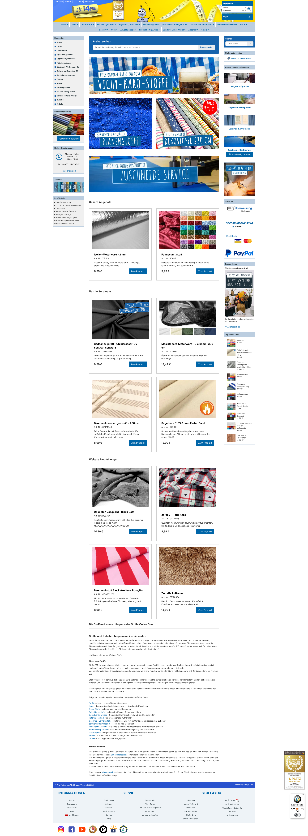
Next (80, 187)
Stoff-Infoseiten (232, 804)
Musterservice (108, 772)
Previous (57, 187)
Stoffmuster (109, 800)
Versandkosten (87, 785)
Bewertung (149, 811)
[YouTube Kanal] (82, 829)
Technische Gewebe (226, 24)
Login (225, 17)
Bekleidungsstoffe (106, 24)
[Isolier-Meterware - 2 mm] (120, 230)
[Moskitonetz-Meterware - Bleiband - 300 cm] (187, 320)
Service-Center (109, 811)
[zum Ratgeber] (239, 179)
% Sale (204, 30)
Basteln (103, 30)
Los (250, 43)
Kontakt (68, 1)
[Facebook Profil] (72, 829)
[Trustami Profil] (124, 829)
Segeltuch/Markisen (98, 715)
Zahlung (108, 804)
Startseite (59, 1)
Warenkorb (228, 3)
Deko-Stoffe (87, 24)
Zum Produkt (138, 271)
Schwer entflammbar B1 (201, 24)
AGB (81, 1)
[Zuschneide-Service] (154, 174)
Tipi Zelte (232, 811)
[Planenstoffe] (120, 123)
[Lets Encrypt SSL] (113, 829)
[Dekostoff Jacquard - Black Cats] (120, 488)
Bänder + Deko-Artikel (173, 30)
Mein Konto (150, 804)
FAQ (75, 1)
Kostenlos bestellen (69, 138)
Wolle (113, 30)
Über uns (191, 800)
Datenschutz (72, 807)
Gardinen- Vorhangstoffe (174, 24)
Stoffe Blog (191, 815)
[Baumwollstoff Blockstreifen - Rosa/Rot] (120, 566)
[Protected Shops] (93, 829)
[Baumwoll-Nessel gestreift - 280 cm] (120, 399)
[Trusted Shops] (103, 829)
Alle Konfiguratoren (241, 154)
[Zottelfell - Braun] (187, 567)
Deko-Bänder (95, 732)
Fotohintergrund (150, 24)
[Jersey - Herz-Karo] (187, 488)
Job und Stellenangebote (150, 807)
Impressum (89, 1)
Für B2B (244, 24)
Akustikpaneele (127, 30)
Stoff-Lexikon (232, 815)
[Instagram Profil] (61, 829)
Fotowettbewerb (191, 811)
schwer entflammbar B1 (100, 724)
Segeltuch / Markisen (129, 24)
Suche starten (206, 47)
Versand (108, 807)
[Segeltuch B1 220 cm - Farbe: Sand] (187, 399)
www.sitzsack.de (232, 327)
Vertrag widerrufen (150, 815)
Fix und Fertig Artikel (149, 30)
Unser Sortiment (191, 804)
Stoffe (63, 24)
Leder (74, 24)
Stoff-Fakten (230, 800)
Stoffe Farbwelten (190, 819)
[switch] (297, 815)
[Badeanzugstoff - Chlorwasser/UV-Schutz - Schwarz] (120, 320)
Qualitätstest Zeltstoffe (232, 808)
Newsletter (190, 807)
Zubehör (192, 30)
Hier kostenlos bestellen (241, 58)
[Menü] (303, 795)
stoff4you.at (74, 815)
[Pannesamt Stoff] (187, 230)
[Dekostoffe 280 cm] (187, 123)
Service (109, 815)
